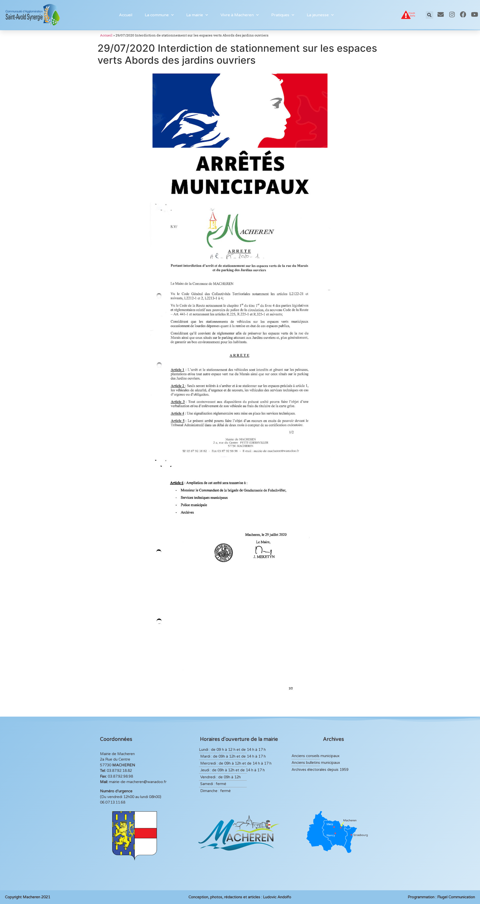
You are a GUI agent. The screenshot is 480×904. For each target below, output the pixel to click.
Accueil (125, 14)
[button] (429, 15)
